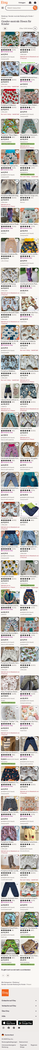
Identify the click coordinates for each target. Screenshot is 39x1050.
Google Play (25, 1023)
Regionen (34, 1045)
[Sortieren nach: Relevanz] (35, 28)
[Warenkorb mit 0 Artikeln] (35, 2)
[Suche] (35, 7)
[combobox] (18, 7)
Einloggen (22, 2)
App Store (9, 1023)
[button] (7, 1035)
